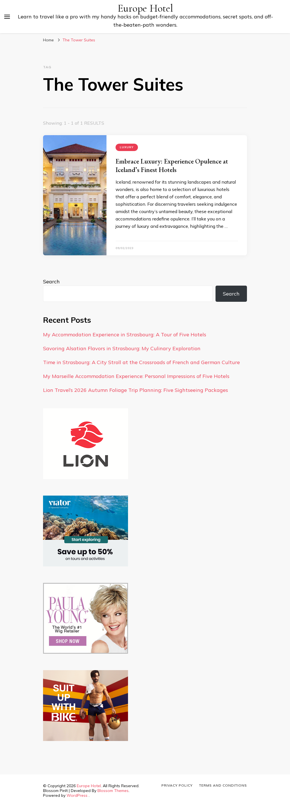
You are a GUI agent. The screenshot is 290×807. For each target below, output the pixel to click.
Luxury (127, 147)
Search (51, 281)
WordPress (77, 795)
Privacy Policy (177, 785)
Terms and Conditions (223, 785)
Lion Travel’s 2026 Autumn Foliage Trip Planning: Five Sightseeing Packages (135, 390)
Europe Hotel (145, 8)
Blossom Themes (113, 790)
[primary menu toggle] (7, 17)
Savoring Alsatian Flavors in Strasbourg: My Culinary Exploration (122, 348)
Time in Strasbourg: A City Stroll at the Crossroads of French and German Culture (141, 362)
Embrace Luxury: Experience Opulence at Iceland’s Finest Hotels (172, 165)
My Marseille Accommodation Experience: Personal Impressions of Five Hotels (136, 376)
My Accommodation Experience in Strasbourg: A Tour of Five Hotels (124, 334)
